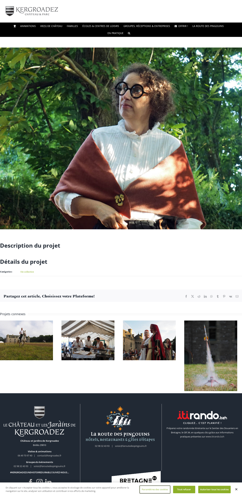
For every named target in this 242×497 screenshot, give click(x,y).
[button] (129, 33)
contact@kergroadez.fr (49, 457)
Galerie (27, 332)
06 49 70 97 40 (25, 457)
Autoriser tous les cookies (214, 489)
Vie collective (27, 271)
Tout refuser (184, 489)
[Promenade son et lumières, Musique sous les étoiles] (27, 341)
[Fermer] (236, 489)
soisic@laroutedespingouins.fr (49, 467)
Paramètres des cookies (155, 489)
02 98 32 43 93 (21, 467)
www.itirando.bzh (215, 438)
